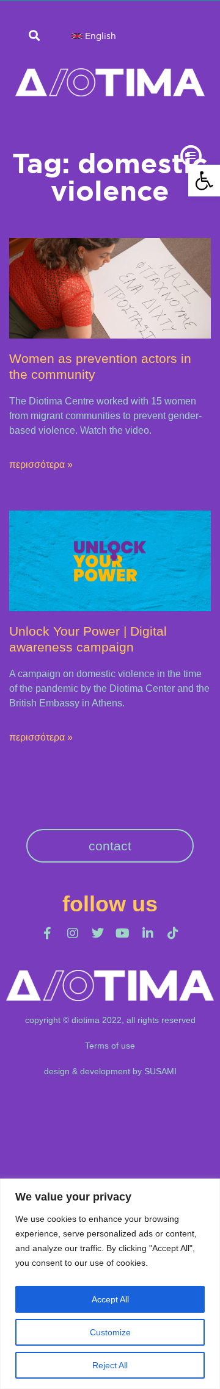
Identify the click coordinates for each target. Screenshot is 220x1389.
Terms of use (110, 1045)
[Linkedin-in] (148, 933)
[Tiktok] (173, 933)
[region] (110, 1284)
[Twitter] (98, 933)
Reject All (110, 1365)
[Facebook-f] (48, 933)
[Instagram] (73, 933)
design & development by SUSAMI (110, 1071)
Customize (110, 1332)
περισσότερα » (41, 464)
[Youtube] (123, 933)
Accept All (110, 1299)
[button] (204, 180)
